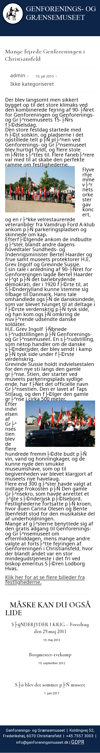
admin (17, 74)
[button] (50, 31)
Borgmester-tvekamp (50, 655)
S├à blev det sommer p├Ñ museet (50, 685)
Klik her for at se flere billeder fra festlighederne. (45, 579)
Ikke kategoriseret (32, 83)
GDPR (77, 742)
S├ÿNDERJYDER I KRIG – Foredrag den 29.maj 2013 (50, 628)
